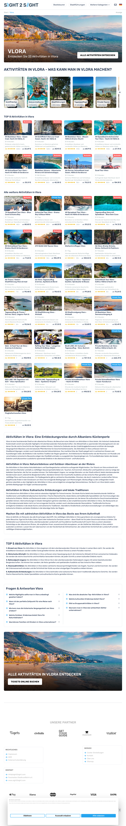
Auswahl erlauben (63, 816)
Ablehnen (27, 816)
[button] (120, 4)
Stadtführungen (77, 5)
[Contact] (115, 5)
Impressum (12, 754)
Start (6, 12)
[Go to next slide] (120, 92)
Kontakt (90, 756)
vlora (12, 12)
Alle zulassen (98, 816)
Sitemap (90, 761)
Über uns (90, 759)
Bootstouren (59, 5)
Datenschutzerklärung (17, 760)
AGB (10, 757)
